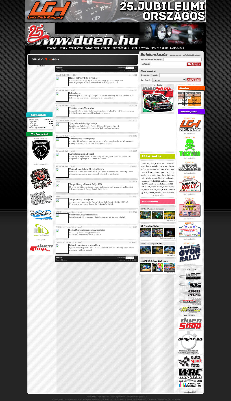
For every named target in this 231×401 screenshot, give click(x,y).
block (158, 163)
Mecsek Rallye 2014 (63, 75)
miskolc (149, 178)
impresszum (105, 397)
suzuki (146, 190)
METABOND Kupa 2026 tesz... (154, 261)
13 (189, 95)
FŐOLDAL (52, 48)
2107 (144, 164)
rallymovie (165, 181)
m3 (143, 178)
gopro (157, 172)
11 (183, 95)
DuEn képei (170, 221)
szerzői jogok (115, 397)
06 (200, 102)
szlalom (153, 189)
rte (172, 181)
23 (200, 97)
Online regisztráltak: (36, 128)
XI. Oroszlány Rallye (150, 226)
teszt (159, 189)
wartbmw (170, 193)
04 (193, 102)
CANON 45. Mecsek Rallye (66, 212)
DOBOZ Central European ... (153, 209)
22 (196, 97)
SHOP (134, 48)
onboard (169, 178)
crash (162, 169)
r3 (149, 181)
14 (193, 95)
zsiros (162, 195)
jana (149, 175)
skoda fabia (161, 184)
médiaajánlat (138, 397)
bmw (164, 164)
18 (183, 97)
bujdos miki (151, 169)
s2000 (144, 183)
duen (167, 169)
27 (189, 100)
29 (196, 100)
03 (189, 102)
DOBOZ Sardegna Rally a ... (153, 243)
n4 (164, 178)
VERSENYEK (76, 48)
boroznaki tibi (152, 166)
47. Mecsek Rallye (62, 90)
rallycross (155, 180)
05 (196, 102)
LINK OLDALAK (159, 48)
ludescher (170, 175)
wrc (152, 195)
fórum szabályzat (127, 397)
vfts (164, 192)
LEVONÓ (144, 48)
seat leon (152, 184)
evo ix (144, 172)
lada (164, 175)
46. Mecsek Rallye (62, 121)
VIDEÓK (105, 48)
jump (159, 175)
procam (144, 181)
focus (150, 172)
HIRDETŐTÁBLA (121, 48)
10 (179, 95)
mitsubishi (158, 178)
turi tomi (158, 193)
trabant (151, 192)
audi (152, 163)
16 (200, 95)
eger (172, 169)
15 (196, 95)
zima (157, 195)
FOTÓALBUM (92, 48)
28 (193, 100)
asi (148, 163)
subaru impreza (156, 187)
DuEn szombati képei (167, 238)
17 (179, 97)
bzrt (158, 169)
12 (196, 105)
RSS (145, 397)
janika (154, 175)
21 (193, 97)
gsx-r (163, 172)
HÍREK (63, 48)
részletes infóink (189, 133)
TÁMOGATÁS (177, 48)
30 (200, 100)
